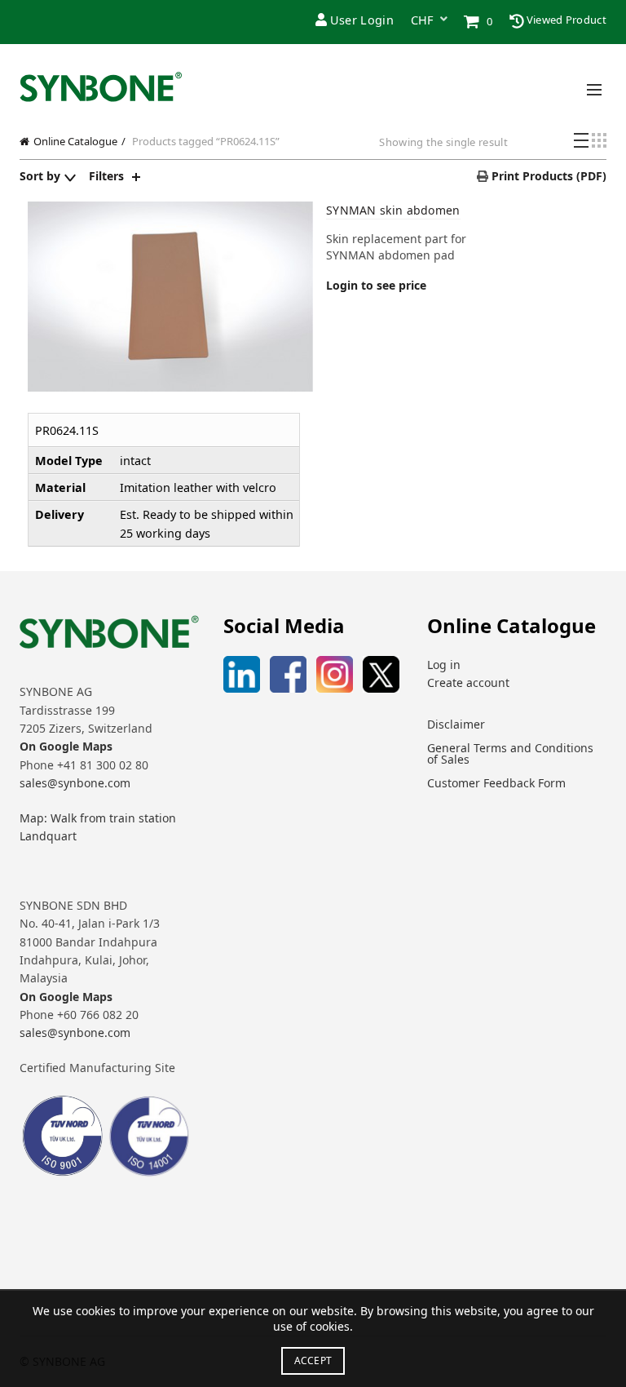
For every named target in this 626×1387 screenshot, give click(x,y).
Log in (444, 664)
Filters (106, 176)
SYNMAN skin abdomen (393, 210)
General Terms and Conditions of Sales (510, 753)
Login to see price (376, 285)
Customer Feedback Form (496, 783)
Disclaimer (456, 724)
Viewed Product (565, 19)
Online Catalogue (75, 141)
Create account (468, 682)
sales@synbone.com (75, 783)
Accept (313, 1360)
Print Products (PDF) (547, 176)
